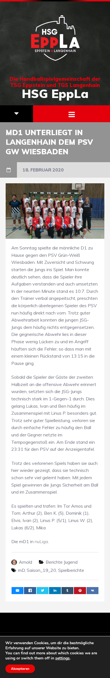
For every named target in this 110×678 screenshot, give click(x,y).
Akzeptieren (20, 668)
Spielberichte (71, 570)
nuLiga (41, 541)
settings (62, 658)
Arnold (25, 562)
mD (21, 570)
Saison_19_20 (41, 570)
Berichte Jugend (62, 562)
